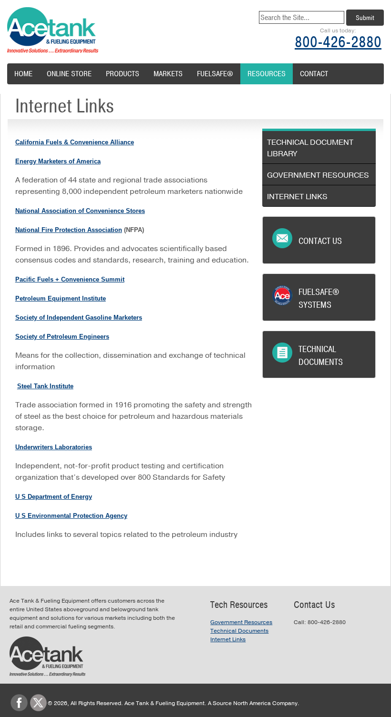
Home (23, 74)
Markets (168, 74)
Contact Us (320, 241)
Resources (266, 74)
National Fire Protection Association (68, 229)
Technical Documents (320, 355)
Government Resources (318, 175)
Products (122, 74)
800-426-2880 (338, 42)
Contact (314, 74)
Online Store (69, 74)
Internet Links (297, 197)
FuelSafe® (215, 74)
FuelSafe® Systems (318, 298)
